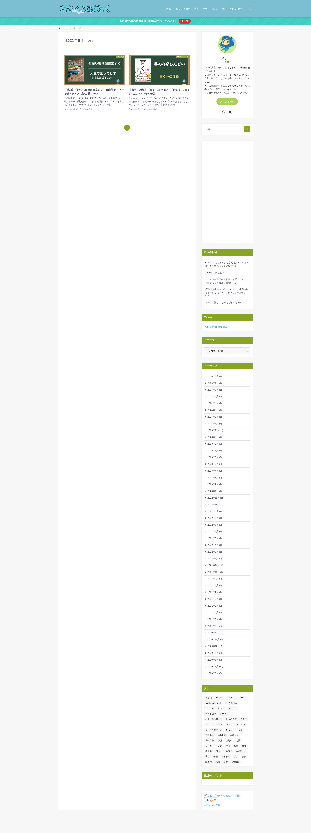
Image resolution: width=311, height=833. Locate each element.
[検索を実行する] (247, 129)
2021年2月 (214, 626)
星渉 (228, 746)
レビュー (230, 730)
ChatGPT (231, 697)
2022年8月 (214, 518)
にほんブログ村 (212, 805)
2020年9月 (214, 653)
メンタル (240, 724)
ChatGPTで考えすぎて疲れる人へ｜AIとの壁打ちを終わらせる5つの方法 (227, 264)
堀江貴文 (234, 735)
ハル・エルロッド (213, 719)
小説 (220, 740)
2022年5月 (214, 538)
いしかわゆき (231, 703)
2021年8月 (214, 585)
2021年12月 (215, 565)
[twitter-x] (224, 112)
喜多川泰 (222, 735)
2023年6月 (214, 457)
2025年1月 (214, 383)
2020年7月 (215, 666)
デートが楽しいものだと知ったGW (223, 302)
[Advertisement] (227, 192)
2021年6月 (214, 599)
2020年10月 (215, 646)
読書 (244, 756)
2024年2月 (214, 416)
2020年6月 (214, 673)
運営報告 (236, 762)
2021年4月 (214, 612)
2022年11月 (215, 497)
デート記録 (210, 713)
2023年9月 (214, 437)
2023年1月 (214, 491)
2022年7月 (214, 524)
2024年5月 (214, 396)
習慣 (236, 756)
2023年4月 (214, 470)
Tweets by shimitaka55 (215, 326)
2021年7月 (214, 592)
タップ (184, 21)
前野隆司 (209, 735)
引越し (229, 740)
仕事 (240, 730)
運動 (226, 762)
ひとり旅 (209, 708)
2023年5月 (214, 464)
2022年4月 (214, 545)
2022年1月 (214, 558)
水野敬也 (240, 751)
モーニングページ (213, 730)
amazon (219, 697)
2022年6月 (214, 531)
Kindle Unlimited (213, 703)
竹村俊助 (226, 756)
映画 (236, 746)
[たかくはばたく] (85, 9)
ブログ (244, 719)
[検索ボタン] (249, 8)
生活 (207, 756)
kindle (242, 697)
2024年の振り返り (214, 272)
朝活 (218, 751)
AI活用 (208, 697)
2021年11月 (215, 572)
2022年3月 (214, 551)
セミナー (232, 708)
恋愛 (238, 740)
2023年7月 (214, 450)
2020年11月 (215, 639)
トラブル (224, 713)
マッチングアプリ (213, 724)
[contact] (230, 112)
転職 (218, 762)
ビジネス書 (231, 719)
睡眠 (215, 756)
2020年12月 (215, 632)
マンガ (229, 724)
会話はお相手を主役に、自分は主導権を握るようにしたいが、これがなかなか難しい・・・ (226, 292)
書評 (244, 746)
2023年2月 (214, 484)
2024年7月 (214, 390)
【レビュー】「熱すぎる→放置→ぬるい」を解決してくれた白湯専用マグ (226, 281)
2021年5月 (214, 605)
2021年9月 (214, 578)
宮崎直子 (209, 740)
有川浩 (208, 751)
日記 (220, 746)
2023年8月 (214, 444)
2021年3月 (214, 619)
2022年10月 (215, 504)
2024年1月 (214, 423)
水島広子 (228, 751)
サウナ (221, 708)
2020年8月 (214, 659)
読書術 (208, 762)
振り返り (209, 746)
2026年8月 (214, 376)
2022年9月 (214, 511)
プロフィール (227, 101)
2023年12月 (215, 430)
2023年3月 (214, 477)
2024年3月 (214, 410)
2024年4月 (214, 403)
